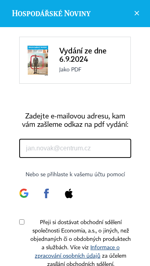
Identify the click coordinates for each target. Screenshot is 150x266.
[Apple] (69, 197)
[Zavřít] (137, 13)
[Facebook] (46, 197)
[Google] (24, 197)
